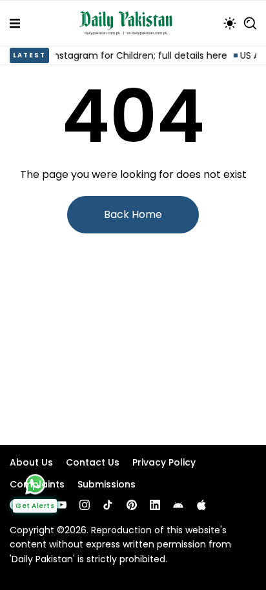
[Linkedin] (155, 505)
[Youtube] (61, 505)
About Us (31, 462)
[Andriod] (178, 505)
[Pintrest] (132, 505)
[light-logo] (129, 23)
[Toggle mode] (230, 23)
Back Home (133, 214)
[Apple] (201, 505)
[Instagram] (84, 505)
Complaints (37, 484)
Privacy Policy (164, 462)
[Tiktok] (108, 505)
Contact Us (92, 462)
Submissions (106, 484)
